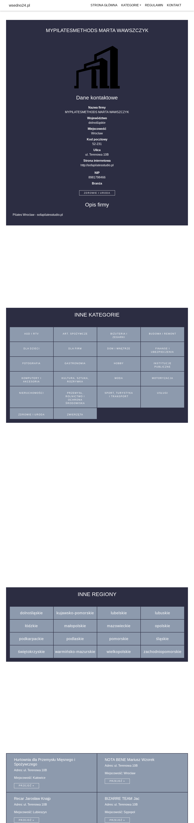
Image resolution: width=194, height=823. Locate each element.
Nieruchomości (31, 393)
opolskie (162, 626)
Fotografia (31, 363)
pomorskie (118, 639)
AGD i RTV (31, 333)
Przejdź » (26, 785)
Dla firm (75, 348)
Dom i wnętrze (118, 348)
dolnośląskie (31, 613)
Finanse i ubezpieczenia (162, 350)
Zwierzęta (75, 414)
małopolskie (75, 626)
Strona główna (104, 5)
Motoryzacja (162, 378)
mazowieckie (119, 626)
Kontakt (174, 5)
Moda (119, 378)
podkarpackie (31, 639)
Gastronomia (75, 363)
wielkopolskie (119, 652)
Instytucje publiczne (162, 365)
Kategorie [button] (130, 5)
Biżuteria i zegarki (118, 335)
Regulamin (154, 5)
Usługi (162, 393)
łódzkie (31, 626)
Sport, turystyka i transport (119, 395)
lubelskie (119, 613)
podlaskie (75, 639)
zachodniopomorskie (162, 652)
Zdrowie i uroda (97, 193)
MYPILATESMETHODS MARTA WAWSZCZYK (97, 30)
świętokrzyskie (31, 652)
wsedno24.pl (19, 5)
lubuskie (162, 613)
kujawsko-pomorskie (75, 613)
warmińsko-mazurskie (75, 652)
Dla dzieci (31, 348)
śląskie (162, 639)
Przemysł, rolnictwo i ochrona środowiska (75, 398)
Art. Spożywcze (75, 333)
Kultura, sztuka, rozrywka (75, 380)
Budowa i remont (162, 333)
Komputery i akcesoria (31, 380)
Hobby (119, 363)
